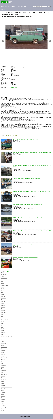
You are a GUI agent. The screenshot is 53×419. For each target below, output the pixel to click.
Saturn (2, 394)
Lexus (2, 348)
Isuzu (2, 338)
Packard (3, 376)
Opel (2, 372)
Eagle (2, 316)
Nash (2, 367)
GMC (2, 328)
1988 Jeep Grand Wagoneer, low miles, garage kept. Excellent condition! (29, 217)
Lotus (2, 352)
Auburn (3, 279)
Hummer (3, 332)
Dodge (2, 314)
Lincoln (3, 350)
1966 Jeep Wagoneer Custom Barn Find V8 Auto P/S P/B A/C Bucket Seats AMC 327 (31, 192)
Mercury (3, 359)
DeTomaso (3, 312)
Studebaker (4, 397)
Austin (2, 283)
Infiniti (2, 334)
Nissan (3, 368)
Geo (2, 327)
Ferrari (2, 321)
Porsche (3, 383)
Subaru (3, 399)
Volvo (2, 408)
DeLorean (3, 308)
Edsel (2, 318)
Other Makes (4, 374)
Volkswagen (4, 407)
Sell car (7, 6)
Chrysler (3, 299)
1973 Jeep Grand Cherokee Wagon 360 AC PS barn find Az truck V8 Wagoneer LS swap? (32, 166)
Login (18, 6)
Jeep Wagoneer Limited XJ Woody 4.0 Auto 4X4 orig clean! (26, 178)
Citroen (3, 301)
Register (23, 6)
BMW (2, 290)
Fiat (2, 323)
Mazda (2, 356)
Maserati (3, 354)
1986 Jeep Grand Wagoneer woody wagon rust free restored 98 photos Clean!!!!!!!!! (32, 230)
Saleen (3, 392)
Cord (2, 303)
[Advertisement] (24, 21)
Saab (2, 390)
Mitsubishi (3, 365)
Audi (2, 281)
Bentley (3, 288)
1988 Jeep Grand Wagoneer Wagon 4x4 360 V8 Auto (25, 257)
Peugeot (3, 377)
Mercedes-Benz (5, 357)
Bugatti (3, 292)
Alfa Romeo (4, 274)
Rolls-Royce (4, 388)
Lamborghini (4, 343)
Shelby (3, 396)
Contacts (13, 6)
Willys (2, 410)
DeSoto (3, 310)
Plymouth (3, 379)
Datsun (3, 307)
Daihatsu (3, 305)
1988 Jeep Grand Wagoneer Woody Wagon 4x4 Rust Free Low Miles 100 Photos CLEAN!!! (31, 244)
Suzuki (2, 401)
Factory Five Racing (6, 319)
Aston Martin (4, 278)
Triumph (3, 405)
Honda (2, 330)
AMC (2, 276)
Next (50, 41)
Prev (3, 41)
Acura (2, 272)
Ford (2, 325)
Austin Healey (4, 285)
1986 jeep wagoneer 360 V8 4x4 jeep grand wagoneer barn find (27, 204)
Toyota (2, 403)
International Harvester (6, 336)
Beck (2, 287)
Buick (2, 294)
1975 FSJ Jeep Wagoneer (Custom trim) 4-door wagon (25, 139)
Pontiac (3, 381)
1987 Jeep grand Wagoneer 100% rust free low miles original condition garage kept (32, 152)
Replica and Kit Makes (6, 387)
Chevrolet (3, 298)
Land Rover (4, 347)
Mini (2, 363)
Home (2, 6)
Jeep (2, 341)
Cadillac (3, 296)
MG (2, 361)
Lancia (2, 345)
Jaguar (2, 339)
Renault (3, 385)
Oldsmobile (4, 370)
